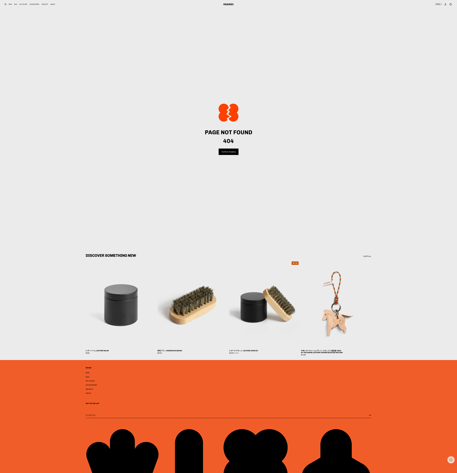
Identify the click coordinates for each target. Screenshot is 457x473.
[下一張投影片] (152, 304)
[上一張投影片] (89, 304)
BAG (87, 377)
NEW (87, 373)
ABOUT (88, 393)
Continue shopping (228, 152)
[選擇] (152, 345)
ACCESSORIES (91, 385)
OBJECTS (89, 389)
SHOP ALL (367, 256)
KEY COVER (90, 381)
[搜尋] (5, 4)
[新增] (224, 345)
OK (370, 415)
